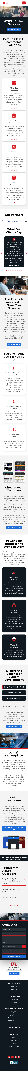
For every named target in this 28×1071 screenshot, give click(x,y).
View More (14, 905)
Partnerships (14, 996)
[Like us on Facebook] (16, 1057)
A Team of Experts (14, 698)
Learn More (14, 108)
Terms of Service (14, 1046)
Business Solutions (14, 1009)
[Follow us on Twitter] (12, 1057)
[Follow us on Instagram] (19, 1057)
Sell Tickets (14, 989)
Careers (14, 1043)
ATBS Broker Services (14, 1021)
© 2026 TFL (14, 1067)
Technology (14, 1028)
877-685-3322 (14, 973)
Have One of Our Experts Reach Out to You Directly (14, 858)
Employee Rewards (14, 1018)
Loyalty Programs (14, 1015)
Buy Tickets (14, 986)
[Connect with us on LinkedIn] (9, 1057)
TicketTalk (14, 1037)
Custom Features (14, 693)
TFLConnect (14, 999)
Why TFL (14, 1012)
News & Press (14, 1040)
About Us (14, 1034)
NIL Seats (14, 1002)
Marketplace (14, 983)
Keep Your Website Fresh (14, 687)
